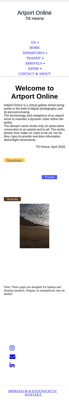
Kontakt (33, 394)
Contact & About (34, 74)
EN (33, 42)
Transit (33, 58)
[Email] (12, 356)
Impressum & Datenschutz (32, 391)
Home (35, 48)
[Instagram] (12, 348)
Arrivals (33, 63)
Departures (33, 53)
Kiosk (33, 68)
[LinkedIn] (12, 365)
